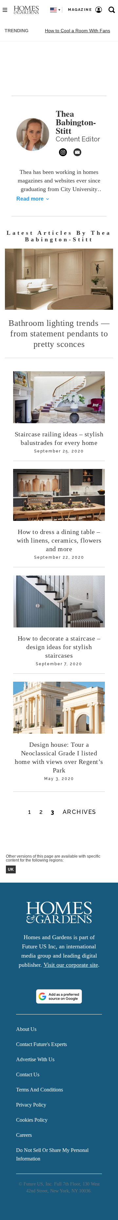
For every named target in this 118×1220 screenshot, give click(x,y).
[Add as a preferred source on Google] (59, 996)
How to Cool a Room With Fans (77, 30)
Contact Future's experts (41, 1044)
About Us (26, 1029)
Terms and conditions (39, 1089)
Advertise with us (35, 1059)
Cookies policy (32, 1120)
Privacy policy (31, 1105)
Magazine (80, 10)
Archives (79, 811)
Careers (24, 1135)
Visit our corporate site (71, 965)
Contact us (27, 1074)
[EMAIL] (77, 152)
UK (11, 869)
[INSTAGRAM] (63, 152)
